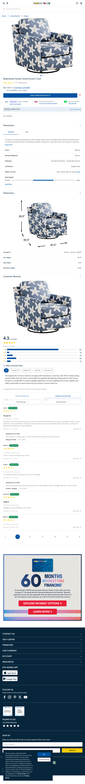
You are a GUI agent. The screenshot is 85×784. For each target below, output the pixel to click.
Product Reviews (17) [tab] (22, 396)
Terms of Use (22, 773)
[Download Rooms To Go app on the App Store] (10, 672)
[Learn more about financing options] (42, 614)
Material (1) (27, 370)
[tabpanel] (42, 161)
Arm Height (7, 257)
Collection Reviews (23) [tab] (62, 396)
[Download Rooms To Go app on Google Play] (10, 679)
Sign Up (72, 750)
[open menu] (4, 3)
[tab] (6, 370)
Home (4, 16)
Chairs (26, 16)
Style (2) (37, 370)
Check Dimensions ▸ (75, 109)
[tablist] (18, 132)
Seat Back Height (9, 268)
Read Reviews (22, 82)
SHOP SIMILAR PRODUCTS (40, 95)
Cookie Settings (44, 759)
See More (8, 184)
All (6, 370)
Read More (8, 144)
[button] (42, 349)
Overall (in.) (7, 252)
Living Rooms (15, 16)
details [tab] (11, 132)
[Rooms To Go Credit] (42, 581)
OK (44, 754)
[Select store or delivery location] (7, 3)
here (78, 172)
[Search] (3, 9)
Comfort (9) (15, 370)
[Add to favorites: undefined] (80, 95)
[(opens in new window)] (4, 697)
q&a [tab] (26, 132)
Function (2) (48, 370)
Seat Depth (7, 263)
